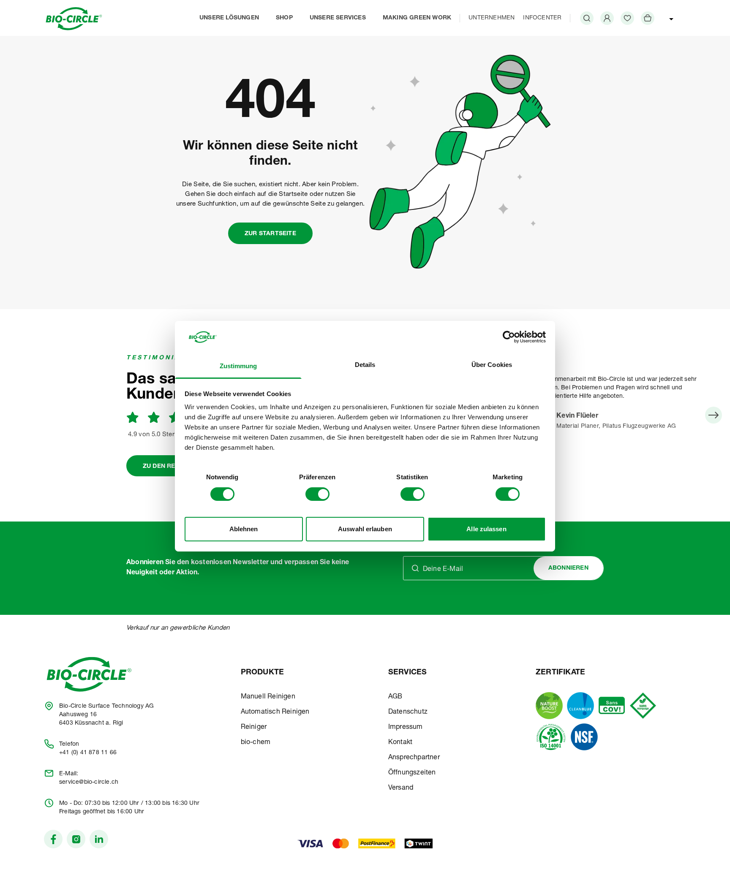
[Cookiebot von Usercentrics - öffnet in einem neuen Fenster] (509, 337)
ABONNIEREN (568, 568)
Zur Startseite (270, 234)
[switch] (317, 494)
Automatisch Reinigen (275, 712)
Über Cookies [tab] (491, 364)
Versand (400, 788)
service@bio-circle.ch (88, 782)
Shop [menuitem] (284, 18)
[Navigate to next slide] (713, 415)
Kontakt (400, 742)
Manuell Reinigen (268, 697)
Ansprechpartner (414, 758)
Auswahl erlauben (365, 528)
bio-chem (256, 742)
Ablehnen (243, 528)
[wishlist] (627, 18)
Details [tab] (365, 364)
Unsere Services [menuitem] (338, 18)
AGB (395, 697)
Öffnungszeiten (412, 773)
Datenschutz (408, 712)
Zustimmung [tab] (238, 365)
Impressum (405, 727)
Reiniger (254, 727)
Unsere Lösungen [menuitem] (229, 18)
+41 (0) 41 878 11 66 (88, 753)
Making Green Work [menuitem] (417, 18)
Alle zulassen (486, 528)
